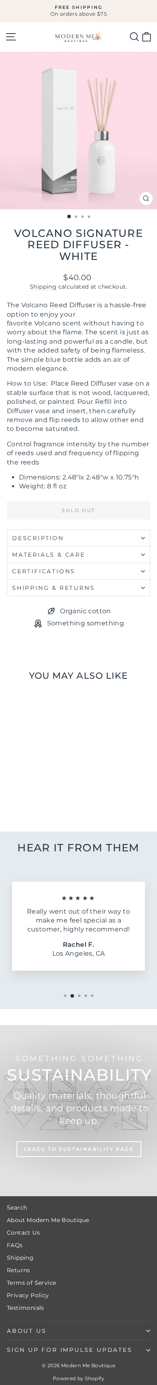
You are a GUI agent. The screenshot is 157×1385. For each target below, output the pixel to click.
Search (17, 1207)
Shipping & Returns (53, 587)
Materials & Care (48, 554)
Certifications (43, 571)
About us (26, 1330)
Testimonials (25, 1307)
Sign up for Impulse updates (69, 1349)
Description (38, 538)
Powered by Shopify (78, 1378)
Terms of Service (31, 1282)
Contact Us (23, 1232)
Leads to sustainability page (79, 1149)
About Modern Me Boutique (48, 1220)
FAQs (15, 1245)
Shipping (43, 286)
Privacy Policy (28, 1295)
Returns (18, 1270)
